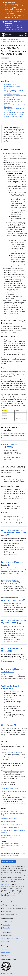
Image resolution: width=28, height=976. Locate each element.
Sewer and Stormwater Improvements (14, 41)
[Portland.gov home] (7, 34)
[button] (20, 34)
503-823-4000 (5, 881)
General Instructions (10, 84)
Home (3, 39)
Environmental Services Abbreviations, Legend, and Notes (13, 532)
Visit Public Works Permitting (10, 788)
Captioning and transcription (9, 938)
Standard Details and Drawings (10, 827)
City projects (4, 844)
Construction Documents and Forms (11, 824)
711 (19, 881)
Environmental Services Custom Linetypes (12, 582)
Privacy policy (5, 941)
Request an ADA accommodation (10, 879)
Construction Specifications (9, 818)
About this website (6, 949)
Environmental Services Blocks (13, 99)
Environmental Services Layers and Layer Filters (12, 598)
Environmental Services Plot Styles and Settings (14, 621)
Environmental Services (13, 39)
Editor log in (4, 955)
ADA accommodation (7, 935)
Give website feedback (11, 855)
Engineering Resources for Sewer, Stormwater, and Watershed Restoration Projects (13, 813)
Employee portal (6, 952)
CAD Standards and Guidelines (13, 116)
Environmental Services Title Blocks (14, 114)
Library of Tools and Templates (13, 90)
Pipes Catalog (8, 118)
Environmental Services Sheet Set (14, 112)
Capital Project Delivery (8, 821)
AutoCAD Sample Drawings (12, 94)
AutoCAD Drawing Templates (12, 92)
